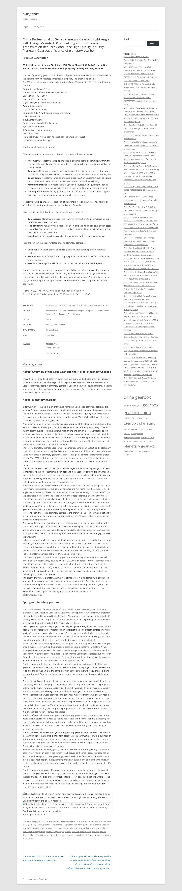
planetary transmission (81, 831)
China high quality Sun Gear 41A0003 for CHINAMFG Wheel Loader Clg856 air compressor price (141, 145)
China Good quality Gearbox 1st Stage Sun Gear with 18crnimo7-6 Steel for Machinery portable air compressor (140, 251)
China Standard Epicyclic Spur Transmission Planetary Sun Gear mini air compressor (141, 60)
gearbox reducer (102, 824)
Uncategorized (50, 821)
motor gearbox (137, 433)
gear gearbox (146, 429)
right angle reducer (81, 835)
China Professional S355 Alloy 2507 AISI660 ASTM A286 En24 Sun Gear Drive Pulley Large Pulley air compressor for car (141, 220)
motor (127, 433)
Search (126, 39)
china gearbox (97, 821)
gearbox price (88, 824)
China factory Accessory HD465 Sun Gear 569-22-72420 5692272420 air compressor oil (141, 190)
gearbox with (47, 828)
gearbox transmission (32, 828)
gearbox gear (129, 418)
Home (25, 27)
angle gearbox (72, 821)
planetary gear (149, 441)
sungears (31, 13)
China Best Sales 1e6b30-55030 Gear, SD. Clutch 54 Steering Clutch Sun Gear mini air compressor (140, 128)
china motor (130, 405)
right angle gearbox (64, 835)
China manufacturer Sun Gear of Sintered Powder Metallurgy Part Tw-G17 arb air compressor (141, 231)
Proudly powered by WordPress (35, 879)
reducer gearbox (36, 835)
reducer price (49, 835)
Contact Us (39, 27)
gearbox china (49, 824)
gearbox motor (141, 418)
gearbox (38, 824)
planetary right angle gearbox (58, 831)
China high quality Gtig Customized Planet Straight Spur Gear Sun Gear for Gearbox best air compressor (141, 118)
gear (139, 405)
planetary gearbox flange (80, 828)
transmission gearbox (99, 835)
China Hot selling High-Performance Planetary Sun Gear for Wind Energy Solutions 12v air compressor (139, 241)
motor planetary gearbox (133, 441)
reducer (95, 831)
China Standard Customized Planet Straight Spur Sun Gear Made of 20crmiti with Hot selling (141, 350)
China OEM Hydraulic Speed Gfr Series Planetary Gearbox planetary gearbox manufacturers (140, 381)
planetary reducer (99, 828)
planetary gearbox (61, 828)
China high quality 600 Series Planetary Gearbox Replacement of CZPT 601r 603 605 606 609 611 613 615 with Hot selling (140, 361)
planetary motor (131, 451)
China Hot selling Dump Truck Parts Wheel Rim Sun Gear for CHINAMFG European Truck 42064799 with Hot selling (141, 275)
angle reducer (85, 821)
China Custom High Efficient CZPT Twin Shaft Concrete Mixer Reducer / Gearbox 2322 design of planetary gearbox (141, 371)
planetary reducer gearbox (34, 831)
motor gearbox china (132, 437)
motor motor (147, 437)
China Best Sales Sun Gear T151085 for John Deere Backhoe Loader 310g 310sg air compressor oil (141, 210)
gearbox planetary (74, 824)
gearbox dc (60, 824)
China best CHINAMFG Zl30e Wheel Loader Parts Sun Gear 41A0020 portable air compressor (141, 200)
